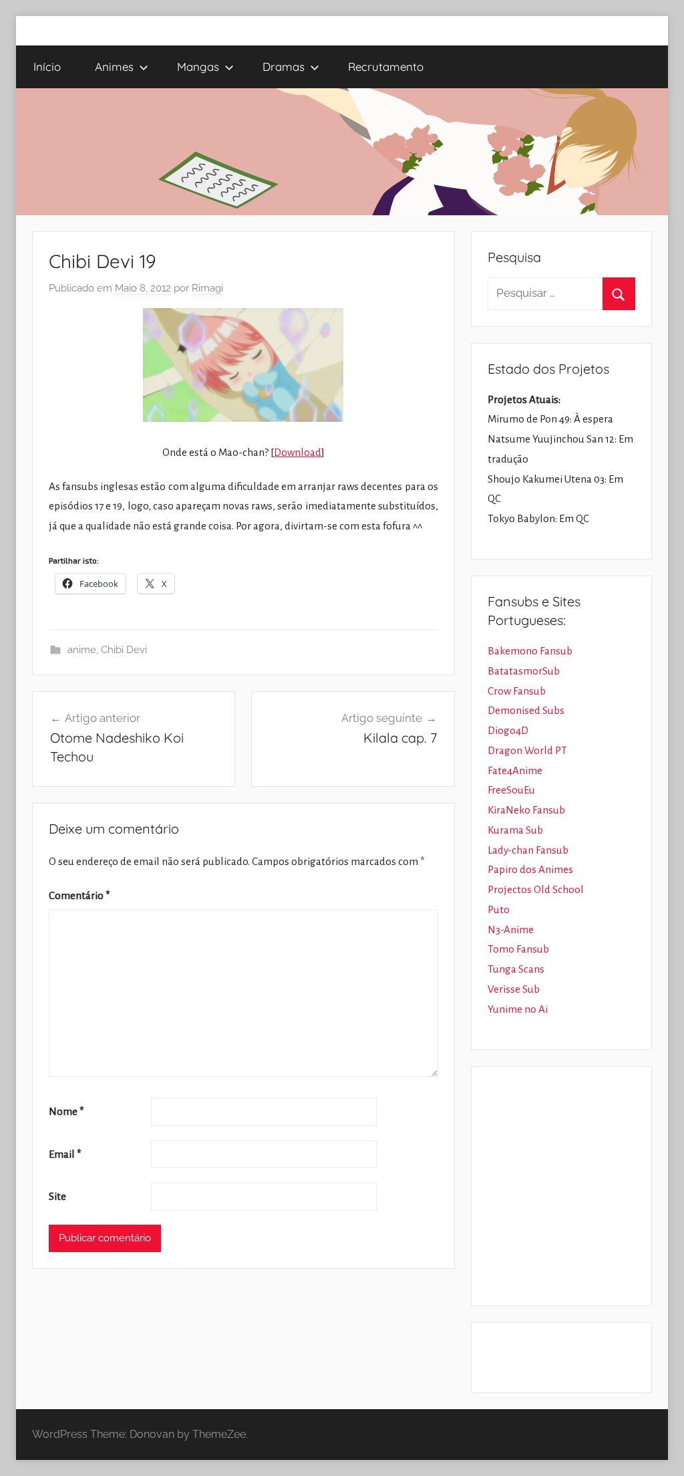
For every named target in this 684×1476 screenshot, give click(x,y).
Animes (114, 66)
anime (81, 650)
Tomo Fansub (518, 949)
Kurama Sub (515, 830)
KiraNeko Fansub (526, 810)
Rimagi (207, 288)
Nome (66, 1111)
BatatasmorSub (524, 670)
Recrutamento (385, 66)
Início (47, 66)
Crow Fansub (517, 691)
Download (297, 452)
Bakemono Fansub (530, 650)
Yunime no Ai (518, 1009)
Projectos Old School (536, 889)
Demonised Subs (526, 710)
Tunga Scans (516, 969)
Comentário (79, 895)
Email (65, 1154)
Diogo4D (508, 730)
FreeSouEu (511, 789)
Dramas (284, 66)
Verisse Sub (514, 989)
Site (57, 1196)
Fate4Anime (515, 770)
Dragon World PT (527, 750)
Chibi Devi (124, 650)
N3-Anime (511, 929)
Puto (499, 909)
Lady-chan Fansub (528, 850)
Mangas (198, 66)
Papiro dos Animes (530, 869)
